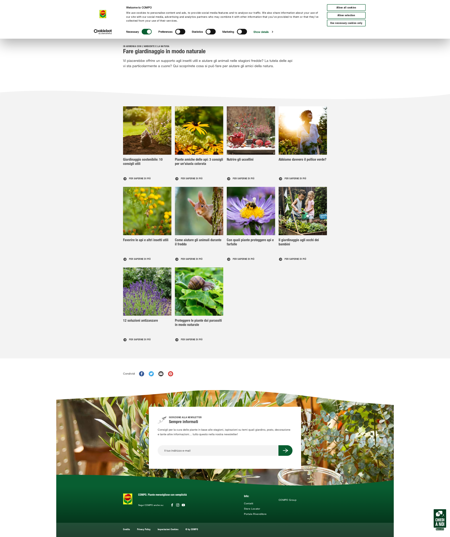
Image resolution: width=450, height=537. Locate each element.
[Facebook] (172, 505)
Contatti (248, 503)
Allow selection (346, 15)
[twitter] (151, 374)
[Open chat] (439, 519)
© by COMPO (191, 530)
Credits (126, 530)
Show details (261, 31)
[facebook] (142, 374)
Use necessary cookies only (346, 23)
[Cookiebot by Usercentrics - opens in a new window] (103, 31)
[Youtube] (183, 505)
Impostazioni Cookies (168, 530)
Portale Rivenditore (255, 514)
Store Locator (252, 508)
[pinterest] (171, 374)
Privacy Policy (144, 530)
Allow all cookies (346, 8)
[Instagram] (178, 505)
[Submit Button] (285, 450)
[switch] (180, 31)
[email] (161, 374)
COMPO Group (287, 499)
